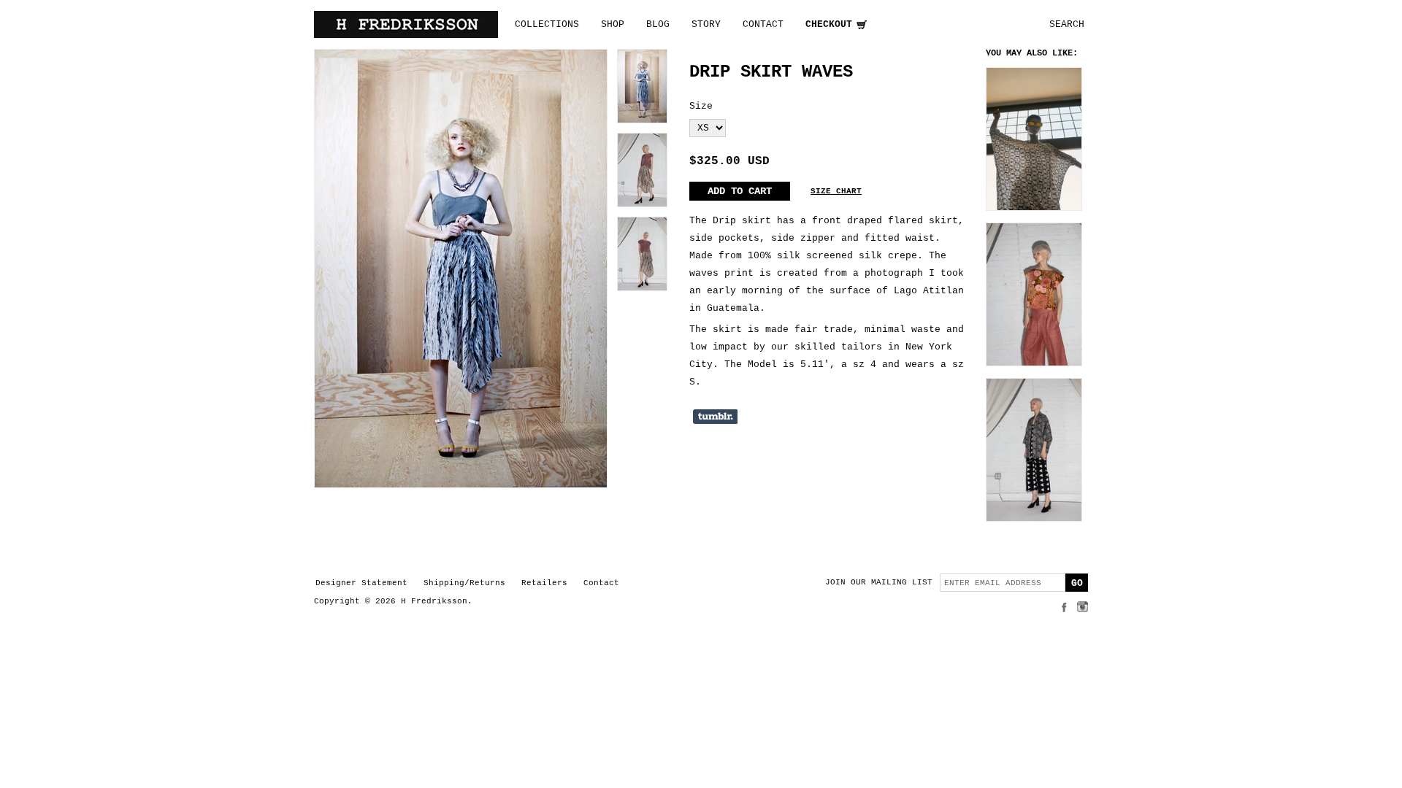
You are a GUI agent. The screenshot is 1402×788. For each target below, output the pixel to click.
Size (701, 106)
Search (1066, 24)
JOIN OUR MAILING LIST (878, 582)
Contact (601, 583)
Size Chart (836, 191)
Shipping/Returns (464, 583)
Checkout (828, 24)
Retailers (544, 583)
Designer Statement (361, 583)
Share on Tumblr (715, 416)
